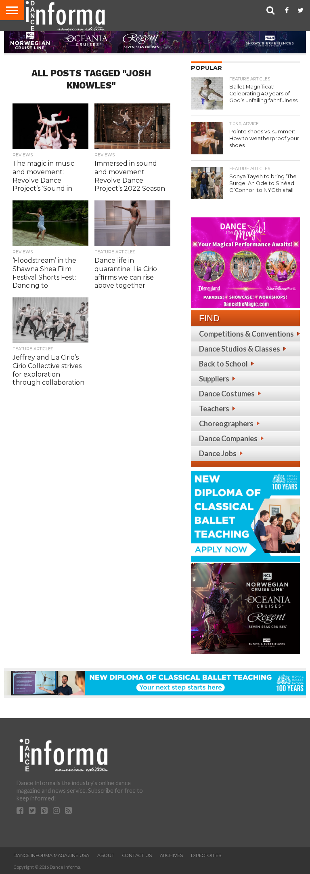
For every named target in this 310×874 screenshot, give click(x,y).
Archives (171, 855)
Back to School (223, 363)
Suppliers (214, 378)
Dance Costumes (227, 393)
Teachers (214, 408)
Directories (206, 855)
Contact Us (137, 855)
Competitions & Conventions (246, 333)
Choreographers (226, 423)
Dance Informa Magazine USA (51, 855)
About (105, 855)
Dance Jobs (218, 453)
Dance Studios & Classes (239, 348)
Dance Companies (228, 438)
